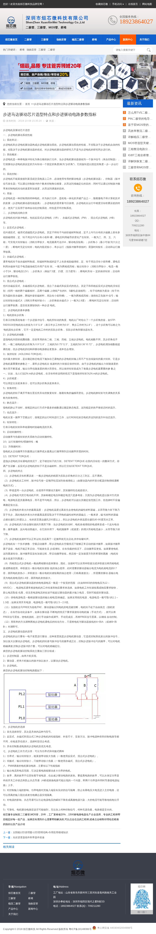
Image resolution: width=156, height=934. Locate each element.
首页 (27, 104)
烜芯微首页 (11, 39)
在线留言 (133, 4)
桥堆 (94, 39)
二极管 (28, 39)
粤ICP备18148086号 (80, 929)
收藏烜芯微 (102, 4)
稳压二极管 (78, 39)
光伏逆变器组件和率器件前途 (28, 837)
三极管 (44, 39)
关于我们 (144, 39)
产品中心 (111, 39)
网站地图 (147, 4)
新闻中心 (128, 39)
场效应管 (61, 39)
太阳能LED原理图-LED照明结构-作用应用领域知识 (40, 832)
